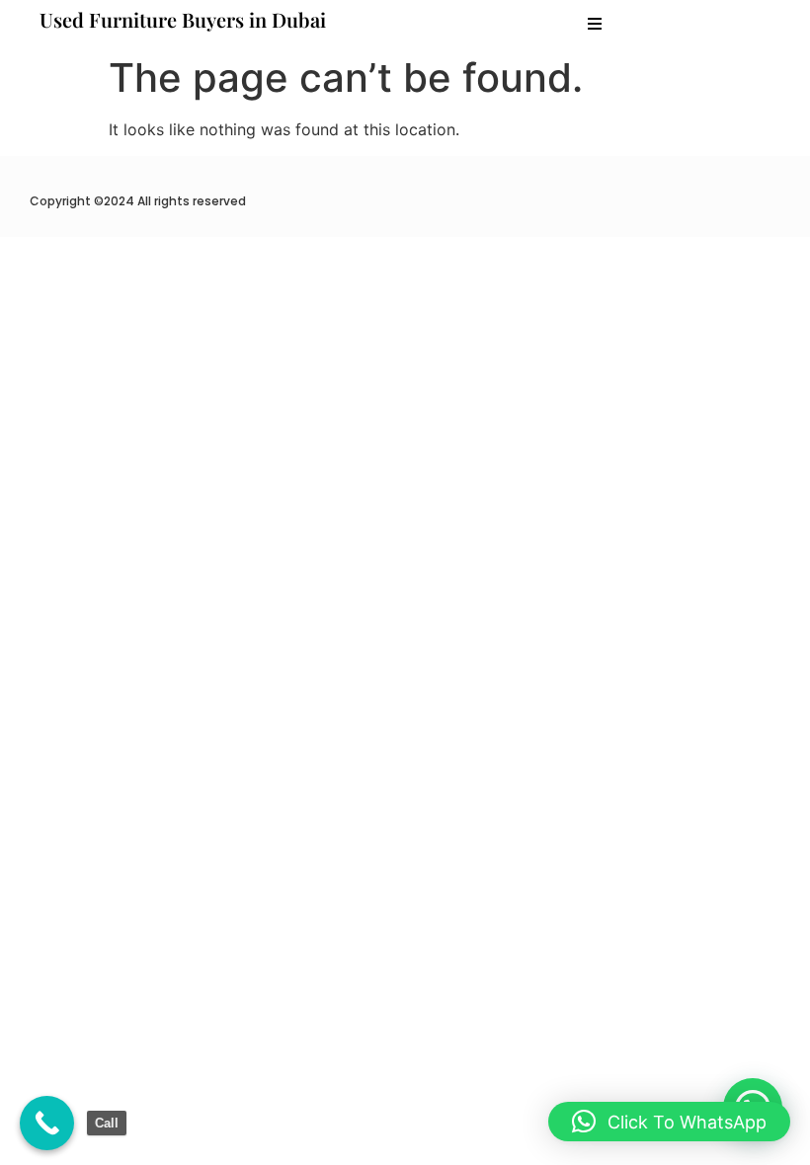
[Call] (47, 1123)
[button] (595, 23)
